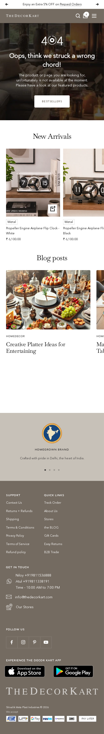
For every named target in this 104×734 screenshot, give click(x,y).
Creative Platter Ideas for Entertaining (35, 347)
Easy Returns (53, 544)
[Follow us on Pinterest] (34, 642)
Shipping (12, 519)
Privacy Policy (15, 535)
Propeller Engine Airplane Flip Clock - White (32, 230)
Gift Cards (51, 535)
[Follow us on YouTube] (45, 642)
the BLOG (51, 527)
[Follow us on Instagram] (23, 642)
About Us (50, 511)
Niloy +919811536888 (33, 575)
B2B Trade (51, 552)
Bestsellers (52, 101)
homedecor (15, 336)
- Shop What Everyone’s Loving (68, 5)
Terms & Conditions (20, 527)
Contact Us (14, 502)
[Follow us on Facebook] (11, 642)
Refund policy (16, 552)
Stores (48, 519)
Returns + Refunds (19, 511)
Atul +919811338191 (32, 581)
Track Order (52, 502)
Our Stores (25, 607)
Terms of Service (18, 544)
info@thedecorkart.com (34, 597)
